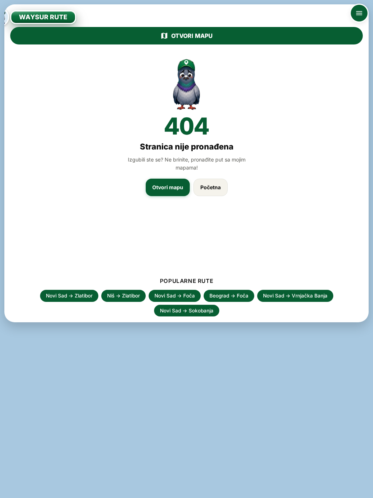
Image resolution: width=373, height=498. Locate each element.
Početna (210, 187)
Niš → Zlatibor (123, 296)
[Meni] (359, 13)
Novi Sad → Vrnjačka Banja (295, 296)
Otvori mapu (192, 35)
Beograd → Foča (228, 296)
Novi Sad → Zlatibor (69, 296)
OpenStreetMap (319, 490)
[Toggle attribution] (365, 490)
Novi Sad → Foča (174, 296)
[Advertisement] (186, 240)
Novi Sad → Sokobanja (186, 311)
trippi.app (286, 490)
